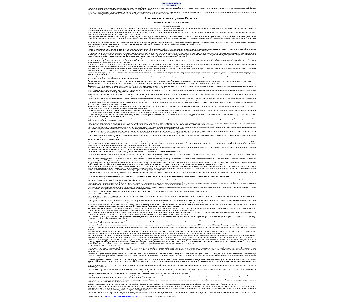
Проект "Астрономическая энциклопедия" (124, 296)
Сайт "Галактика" (105, 296)
